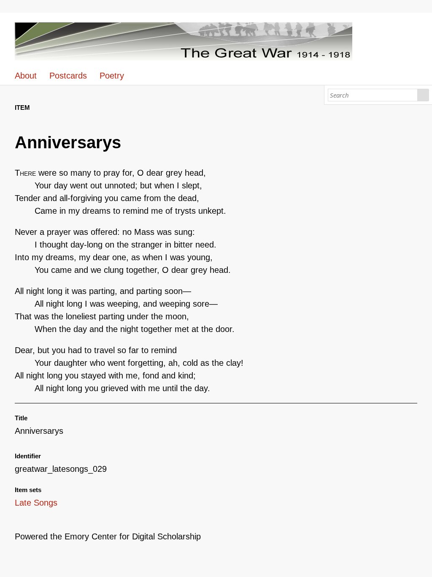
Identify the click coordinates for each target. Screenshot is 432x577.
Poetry (112, 75)
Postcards (68, 75)
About (26, 75)
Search (423, 95)
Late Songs (36, 502)
